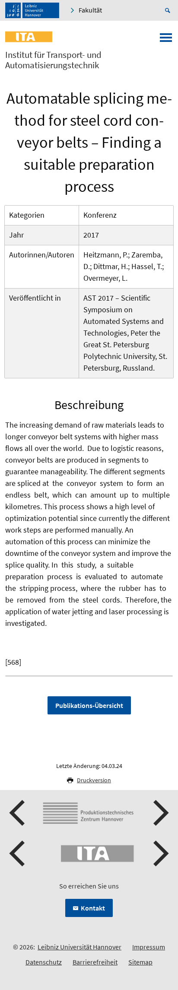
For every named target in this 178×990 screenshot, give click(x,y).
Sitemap (140, 962)
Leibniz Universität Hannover (79, 946)
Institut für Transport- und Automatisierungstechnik (53, 60)
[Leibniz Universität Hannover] (32, 10)
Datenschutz (43, 962)
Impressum (148, 946)
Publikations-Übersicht (89, 705)
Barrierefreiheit (95, 962)
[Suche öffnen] (169, 10)
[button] (18, 813)
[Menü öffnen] (166, 40)
